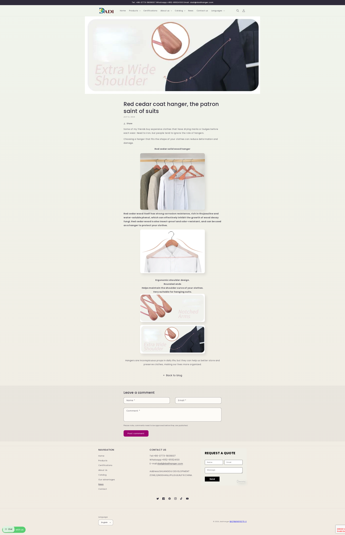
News (101, 484)
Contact (102, 489)
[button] (134, 10)
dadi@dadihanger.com (170, 463)
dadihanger (224, 522)
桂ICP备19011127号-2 (238, 521)
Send (212, 479)
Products (102, 460)
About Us (102, 470)
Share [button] (129, 123)
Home (101, 456)
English (104, 522)
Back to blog (174, 375)
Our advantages (106, 479)
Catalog (102, 475)
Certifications (105, 465)
